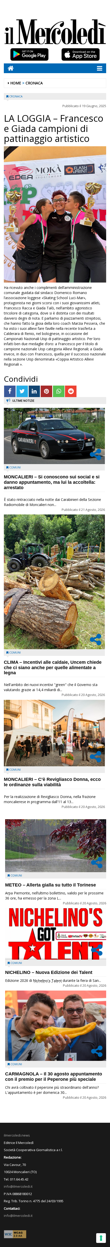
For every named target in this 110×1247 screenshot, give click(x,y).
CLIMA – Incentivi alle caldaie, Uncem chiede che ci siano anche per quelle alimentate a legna (53, 668)
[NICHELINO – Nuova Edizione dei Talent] (55, 934)
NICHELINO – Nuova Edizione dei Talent (48, 972)
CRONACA (34, 83)
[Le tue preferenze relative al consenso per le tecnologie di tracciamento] (101, 1238)
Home (15, 83)
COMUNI (15, 467)
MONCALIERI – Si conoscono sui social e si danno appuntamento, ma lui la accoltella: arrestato (52, 482)
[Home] (9, 68)
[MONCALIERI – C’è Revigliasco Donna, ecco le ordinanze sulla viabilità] (54, 733)
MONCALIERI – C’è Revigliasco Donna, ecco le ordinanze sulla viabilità (52, 782)
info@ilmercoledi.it (18, 1215)
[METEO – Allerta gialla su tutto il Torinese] (55, 845)
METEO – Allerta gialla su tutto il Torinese (50, 884)
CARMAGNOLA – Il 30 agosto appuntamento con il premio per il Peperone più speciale (53, 1076)
